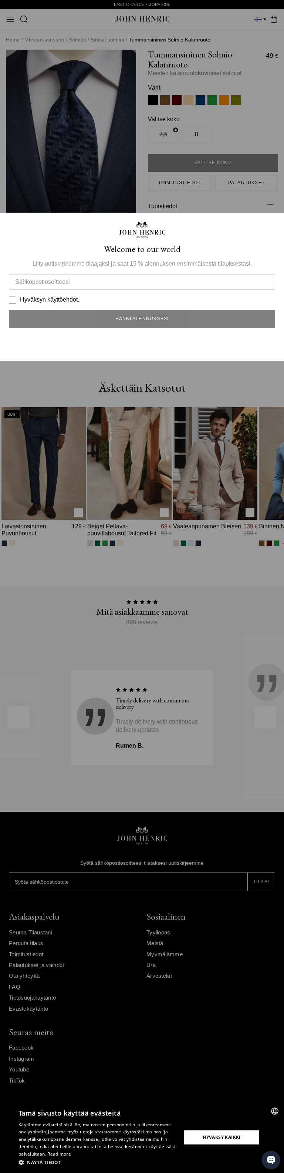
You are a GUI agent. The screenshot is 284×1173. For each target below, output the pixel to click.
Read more (59, 1154)
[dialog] (142, 1137)
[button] (97, 1162)
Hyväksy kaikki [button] (222, 1137)
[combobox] (274, 1111)
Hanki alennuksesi (142, 318)
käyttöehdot (62, 299)
